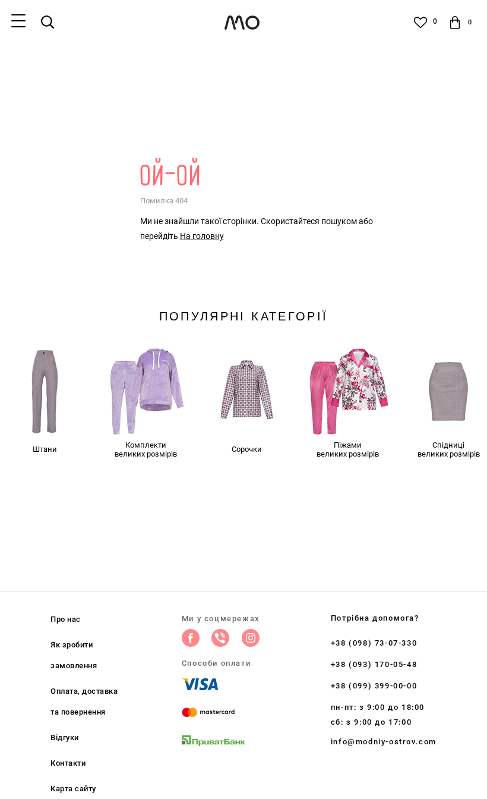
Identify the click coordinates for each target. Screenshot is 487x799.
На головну (202, 236)
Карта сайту (73, 788)
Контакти (68, 763)
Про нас (65, 619)
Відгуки (64, 737)
